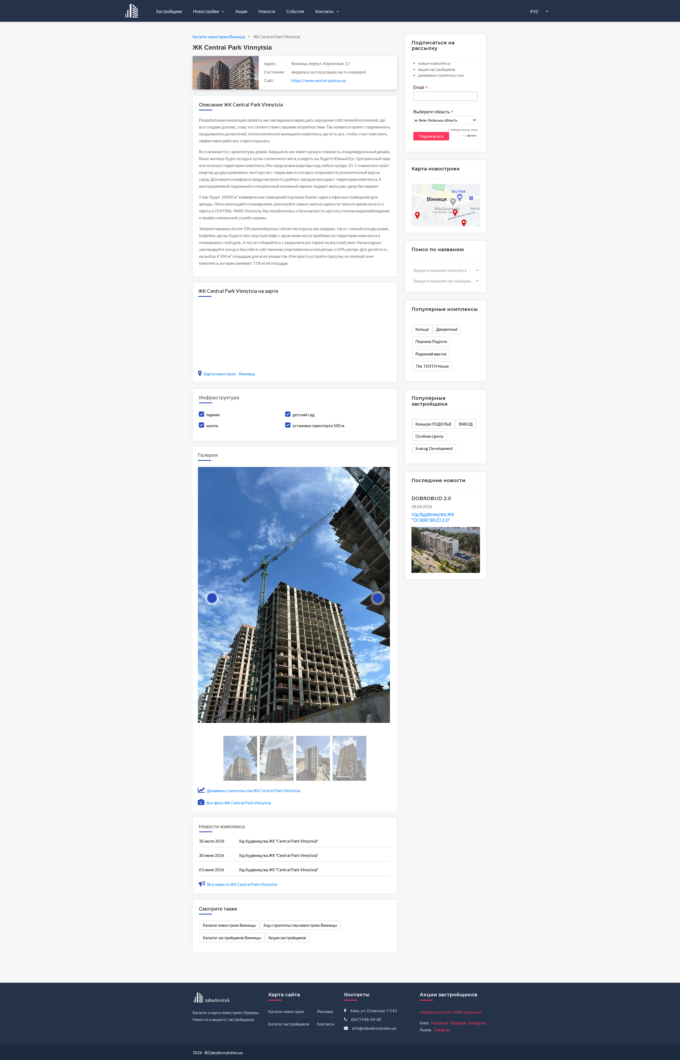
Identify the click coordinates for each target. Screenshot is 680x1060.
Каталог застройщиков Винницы (232, 937)
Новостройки (206, 11)
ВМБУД (466, 424)
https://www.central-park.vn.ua (318, 80)
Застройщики (169, 11)
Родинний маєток (431, 353)
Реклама (325, 1011)
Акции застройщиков (287, 937)
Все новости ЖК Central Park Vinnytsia (242, 884)
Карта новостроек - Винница (229, 373)
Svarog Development (434, 448)
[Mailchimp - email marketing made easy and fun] (469, 135)
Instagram (477, 1022)
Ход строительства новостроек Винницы (300, 925)
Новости (266, 11)
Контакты (324, 11)
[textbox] (445, 270)
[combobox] (445, 270)
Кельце (422, 329)
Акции (241, 11)
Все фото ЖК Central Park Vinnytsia (238, 802)
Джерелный (446, 329)
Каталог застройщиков (288, 1024)
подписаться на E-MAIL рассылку (451, 1012)
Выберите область (433, 112)
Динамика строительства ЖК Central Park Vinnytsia (253, 790)
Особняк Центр (429, 436)
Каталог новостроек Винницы (229, 925)
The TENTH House (432, 366)
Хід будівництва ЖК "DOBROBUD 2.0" (432, 517)
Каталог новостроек (286, 1011)
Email (420, 87)
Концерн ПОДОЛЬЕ (433, 424)
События (295, 11)
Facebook (439, 1022)
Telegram (458, 1022)
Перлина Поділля (431, 341)
